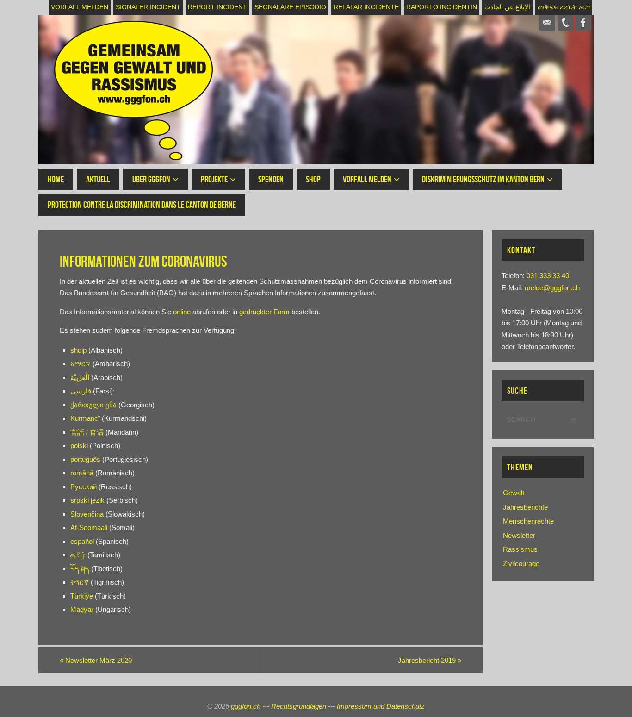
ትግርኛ (79, 582)
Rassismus (520, 549)
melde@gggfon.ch (552, 288)
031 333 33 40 (548, 276)
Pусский (83, 487)
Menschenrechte (528, 521)
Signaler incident (148, 7)
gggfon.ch (245, 706)
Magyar (81, 609)
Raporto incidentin (441, 7)
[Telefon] (565, 23)
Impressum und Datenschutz (381, 706)
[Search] (572, 421)
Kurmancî (86, 418)
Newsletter (519, 535)
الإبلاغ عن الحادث (507, 7)
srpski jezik (87, 500)
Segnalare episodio (290, 7)
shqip (78, 350)
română (81, 473)
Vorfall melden (79, 7)
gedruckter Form (264, 312)
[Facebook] (583, 23)
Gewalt (513, 493)
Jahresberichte (525, 507)
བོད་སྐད (79, 569)
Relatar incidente (366, 7)
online (182, 312)
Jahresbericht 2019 (429, 660)
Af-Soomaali (89, 527)
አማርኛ (80, 364)
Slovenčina (87, 514)
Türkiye (81, 596)
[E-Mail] (547, 23)
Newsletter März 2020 (96, 660)
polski (80, 445)
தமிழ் (78, 555)
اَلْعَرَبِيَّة (80, 377)
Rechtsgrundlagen (298, 706)
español (82, 541)
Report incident (217, 7)
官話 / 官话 (87, 432)
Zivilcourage (521, 563)
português (85, 459)
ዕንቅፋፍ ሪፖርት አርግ (564, 7)
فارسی (80, 391)
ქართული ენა (94, 405)
